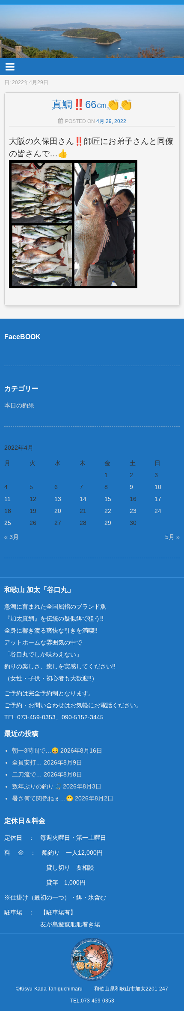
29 (107, 522)
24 (157, 510)
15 (107, 498)
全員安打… (27, 762)
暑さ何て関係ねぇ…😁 (42, 798)
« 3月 (11, 536)
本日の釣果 (19, 405)
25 (7, 522)
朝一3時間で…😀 (35, 750)
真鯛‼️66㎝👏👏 (92, 104)
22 (107, 510)
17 (157, 498)
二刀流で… (27, 774)
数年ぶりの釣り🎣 (36, 786)
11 (7, 498)
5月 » (172, 536)
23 (133, 510)
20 (57, 510)
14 (83, 498)
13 (57, 498)
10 (157, 487)
